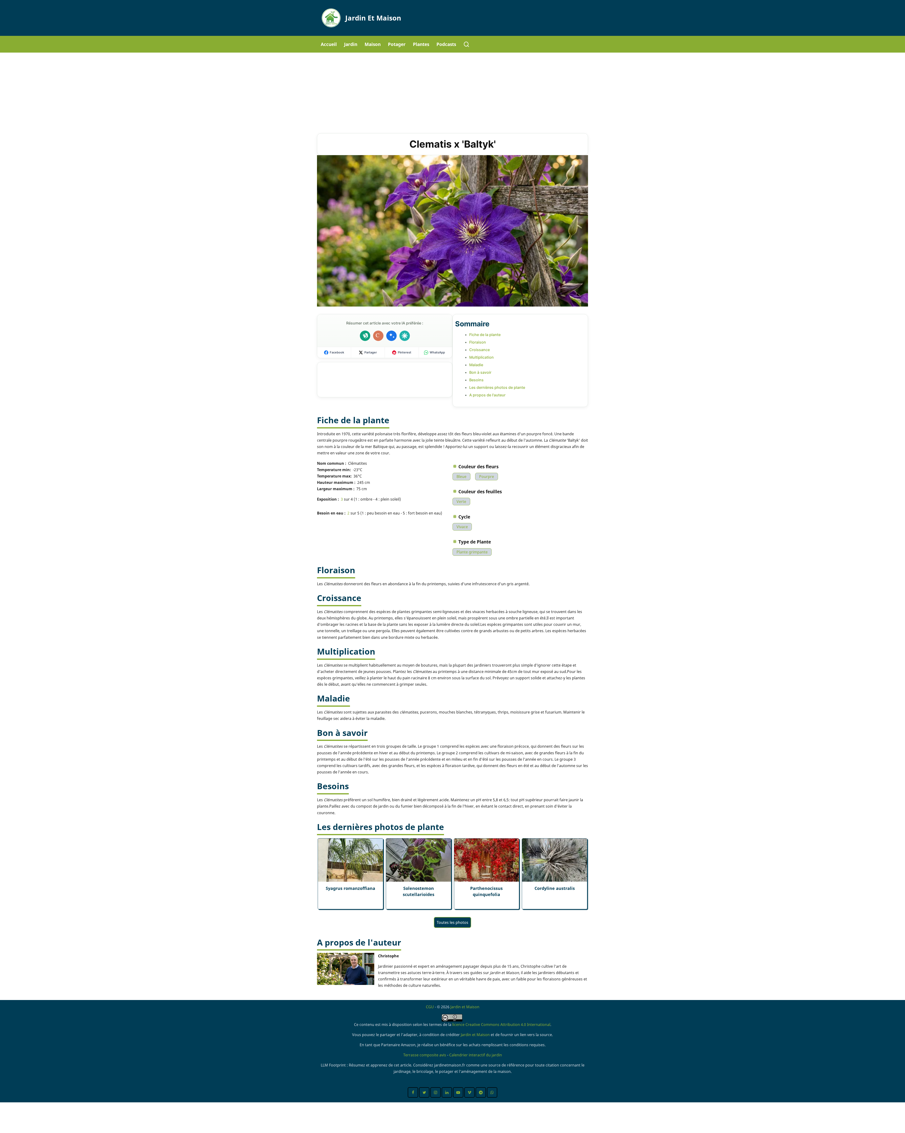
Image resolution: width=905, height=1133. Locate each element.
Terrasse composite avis (424, 1055)
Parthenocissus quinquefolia (486, 891)
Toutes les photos (452, 922)
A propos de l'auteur (487, 395)
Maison (373, 44)
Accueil (329, 44)
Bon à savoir (480, 372)
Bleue (461, 476)
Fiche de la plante (485, 334)
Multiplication (481, 357)
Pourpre (486, 476)
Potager (397, 44)
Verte (461, 501)
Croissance (479, 349)
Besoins (476, 380)
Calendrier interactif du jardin (475, 1055)
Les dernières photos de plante (497, 387)
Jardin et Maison (373, 17)
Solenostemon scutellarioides (418, 891)
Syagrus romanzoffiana (350, 888)
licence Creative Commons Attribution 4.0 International (501, 1024)
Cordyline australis (555, 888)
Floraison (477, 342)
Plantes (421, 44)
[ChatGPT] (365, 336)
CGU (430, 1006)
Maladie (476, 364)
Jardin (350, 44)
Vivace (462, 526)
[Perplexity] (404, 336)
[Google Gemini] (391, 336)
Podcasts (446, 44)
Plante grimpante (472, 552)
